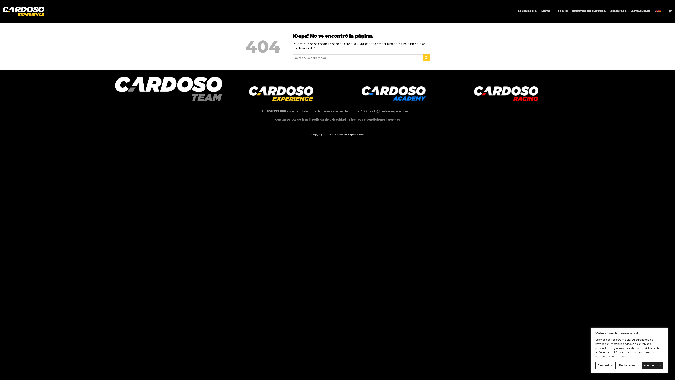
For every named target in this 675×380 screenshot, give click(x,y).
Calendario (527, 11)
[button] (670, 11)
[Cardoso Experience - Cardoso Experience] (26, 11)
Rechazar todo (628, 365)
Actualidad (641, 11)
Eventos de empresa (589, 11)
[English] (656, 11)
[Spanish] (659, 11)
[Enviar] (426, 57)
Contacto (282, 119)
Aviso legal (301, 119)
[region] (629, 350)
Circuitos (618, 11)
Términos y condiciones (366, 119)
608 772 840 (276, 111)
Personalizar (605, 365)
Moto (545, 11)
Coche (562, 11)
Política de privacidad (329, 119)
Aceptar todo (652, 365)
